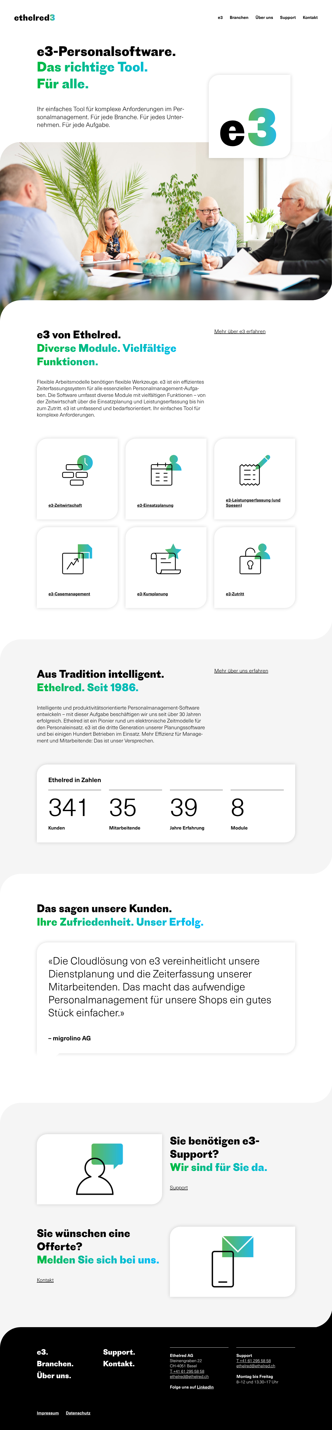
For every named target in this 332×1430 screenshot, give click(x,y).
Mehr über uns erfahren (241, 670)
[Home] (39, 17)
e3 (220, 17)
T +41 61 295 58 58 (187, 1371)
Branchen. (55, 1363)
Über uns (264, 17)
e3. (42, 1351)
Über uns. (54, 1375)
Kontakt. (119, 1363)
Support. (119, 1351)
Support (288, 17)
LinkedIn (205, 1387)
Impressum (48, 1413)
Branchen (239, 17)
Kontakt (310, 17)
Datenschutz (78, 1413)
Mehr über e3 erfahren (240, 331)
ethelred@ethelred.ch (189, 1376)
